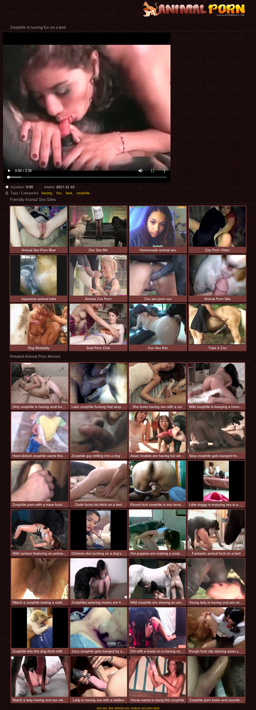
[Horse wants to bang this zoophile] (157, 676)
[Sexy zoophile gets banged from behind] (216, 432)
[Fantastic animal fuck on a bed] (216, 530)
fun (59, 193)
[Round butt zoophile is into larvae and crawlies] (157, 481)
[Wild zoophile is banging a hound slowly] (216, 383)
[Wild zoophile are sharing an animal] (157, 578)
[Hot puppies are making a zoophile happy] (157, 530)
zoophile (83, 193)
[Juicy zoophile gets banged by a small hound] (98, 627)
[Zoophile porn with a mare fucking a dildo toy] (39, 481)
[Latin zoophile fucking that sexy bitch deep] (98, 383)
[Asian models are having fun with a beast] (157, 432)
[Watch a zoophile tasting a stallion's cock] (39, 578)
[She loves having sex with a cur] (157, 383)
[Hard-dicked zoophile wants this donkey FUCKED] (39, 432)
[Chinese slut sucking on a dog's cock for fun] (98, 530)
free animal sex (118, 708)
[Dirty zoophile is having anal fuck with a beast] (39, 383)
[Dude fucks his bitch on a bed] (98, 481)
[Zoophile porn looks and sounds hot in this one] (216, 676)
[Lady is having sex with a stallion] (98, 676)
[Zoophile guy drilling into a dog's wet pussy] (98, 432)
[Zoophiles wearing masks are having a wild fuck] (98, 578)
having (47, 193)
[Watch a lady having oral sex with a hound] (39, 676)
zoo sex (101, 708)
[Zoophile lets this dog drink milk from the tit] (39, 627)
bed (69, 193)
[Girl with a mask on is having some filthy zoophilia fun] (157, 627)
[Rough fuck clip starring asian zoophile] (216, 627)
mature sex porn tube (145, 708)
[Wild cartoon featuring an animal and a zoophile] (39, 530)
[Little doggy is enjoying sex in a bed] (216, 481)
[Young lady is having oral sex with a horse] (216, 578)
